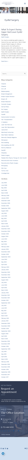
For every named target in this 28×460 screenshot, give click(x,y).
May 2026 (4, 187)
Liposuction (4, 129)
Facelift (3, 114)
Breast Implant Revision (7, 96)
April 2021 (4, 313)
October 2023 (5, 254)
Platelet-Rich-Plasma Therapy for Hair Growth (14, 158)
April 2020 (4, 336)
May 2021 (3, 310)
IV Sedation (4, 122)
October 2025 (5, 205)
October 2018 (5, 369)
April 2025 (4, 221)
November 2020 (5, 326)
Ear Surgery (4, 109)
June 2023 (4, 259)
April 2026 (4, 190)
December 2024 (5, 228)
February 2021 (5, 318)
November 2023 (5, 251)
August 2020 (4, 333)
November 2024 (5, 231)
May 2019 (3, 354)
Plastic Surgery (5, 155)
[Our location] (27, 448)
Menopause (4, 140)
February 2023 (5, 267)
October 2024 (5, 234)
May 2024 (4, 241)
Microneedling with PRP (7, 145)
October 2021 (5, 300)
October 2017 (4, 377)
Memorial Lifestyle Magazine (9, 137)
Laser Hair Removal (6, 124)
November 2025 (5, 203)
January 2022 (5, 292)
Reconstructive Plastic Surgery (9, 163)
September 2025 (5, 208)
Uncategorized (5, 173)
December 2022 (5, 272)
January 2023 (5, 269)
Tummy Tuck (4, 170)
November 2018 (5, 367)
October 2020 (5, 328)
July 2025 (4, 213)
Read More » (4, 61)
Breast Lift (4, 99)
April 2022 (4, 287)
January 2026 (5, 198)
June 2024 (4, 239)
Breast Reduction (6, 101)
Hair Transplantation (6, 119)
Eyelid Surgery (5, 37)
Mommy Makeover (6, 147)
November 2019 (5, 343)
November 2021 (5, 297)
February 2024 (5, 246)
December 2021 (5, 295)
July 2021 (3, 305)
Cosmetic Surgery (6, 104)
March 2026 (4, 193)
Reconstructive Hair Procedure (9, 160)
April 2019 (4, 356)
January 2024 (5, 249)
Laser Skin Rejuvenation (7, 127)
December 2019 (5, 341)
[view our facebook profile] (11, 431)
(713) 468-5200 (8, 427)
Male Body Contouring (7, 132)
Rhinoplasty (4, 165)
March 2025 (4, 223)
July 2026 (4, 182)
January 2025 (5, 226)
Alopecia (3, 83)
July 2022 (4, 282)
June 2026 (4, 185)
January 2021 (4, 320)
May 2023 (4, 262)
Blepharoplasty (5, 91)
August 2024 (4, 236)
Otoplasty (4, 152)
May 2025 (4, 218)
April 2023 (4, 264)
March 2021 (4, 315)
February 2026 (5, 195)
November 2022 (5, 274)
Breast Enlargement (6, 94)
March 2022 (4, 290)
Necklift (3, 150)
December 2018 (5, 364)
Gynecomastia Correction (8, 117)
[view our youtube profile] (14, 431)
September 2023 (5, 256)
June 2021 (4, 308)
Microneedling (5, 142)
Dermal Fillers (5, 106)
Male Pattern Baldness (7, 135)
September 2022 (5, 277)
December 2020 (5, 323)
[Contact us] (25, 448)
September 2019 (5, 349)
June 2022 (4, 285)
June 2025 (4, 216)
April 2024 (4, 244)
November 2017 (5, 374)
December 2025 (5, 200)
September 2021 (5, 303)
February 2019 (5, 361)
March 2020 (4, 338)
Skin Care (4, 168)
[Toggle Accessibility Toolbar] (3, 453)
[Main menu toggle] (25, 3)
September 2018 (5, 372)
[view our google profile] (4, 431)
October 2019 (5, 346)
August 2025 (4, 211)
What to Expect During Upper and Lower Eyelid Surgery (11, 32)
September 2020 (5, 331)
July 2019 (3, 351)
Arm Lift (3, 88)
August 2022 (4, 280)
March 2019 (4, 359)
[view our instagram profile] (1, 431)
